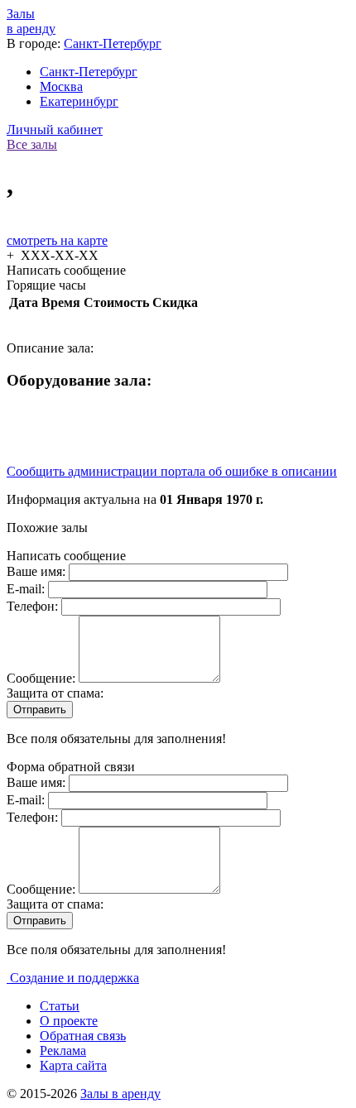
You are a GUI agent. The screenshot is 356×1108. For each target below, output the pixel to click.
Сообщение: (43, 678)
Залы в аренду (120, 1093)
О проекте (69, 1021)
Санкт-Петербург (112, 43)
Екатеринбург (79, 101)
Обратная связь (83, 1036)
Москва (61, 86)
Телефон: (34, 606)
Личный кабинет (55, 129)
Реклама (63, 1050)
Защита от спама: (55, 693)
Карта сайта (73, 1065)
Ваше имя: (38, 571)
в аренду (31, 21)
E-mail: (27, 589)
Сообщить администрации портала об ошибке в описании (172, 471)
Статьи (59, 1006)
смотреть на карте (57, 240)
